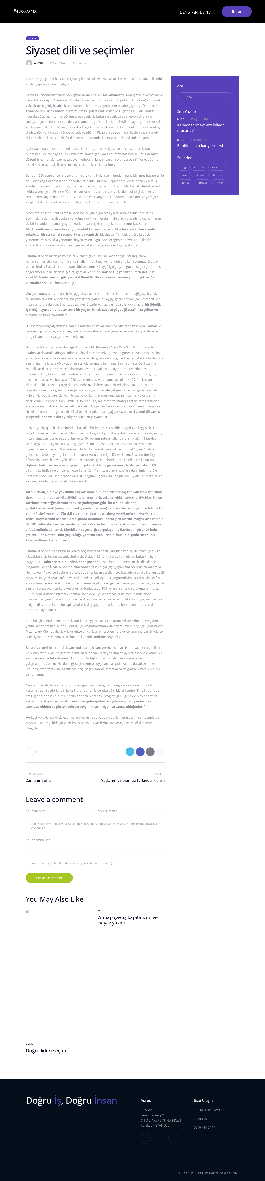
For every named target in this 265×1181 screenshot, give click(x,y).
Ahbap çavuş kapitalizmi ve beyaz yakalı (128, 920)
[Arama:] (205, 97)
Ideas (184, 175)
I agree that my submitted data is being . (72, 863)
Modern (218, 175)
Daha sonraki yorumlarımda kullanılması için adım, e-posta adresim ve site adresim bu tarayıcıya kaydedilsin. (94, 826)
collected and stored (96, 863)
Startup (185, 183)
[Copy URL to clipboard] (160, 751)
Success (202, 183)
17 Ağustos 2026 (200, 119)
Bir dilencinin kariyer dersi (200, 145)
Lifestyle (200, 175)
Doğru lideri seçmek (48, 1051)
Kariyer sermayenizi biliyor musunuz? (200, 128)
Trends (219, 183)
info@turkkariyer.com (209, 1110)
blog (183, 167)
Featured (217, 167)
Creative (199, 167)
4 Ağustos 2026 (199, 139)
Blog (32, 38)
